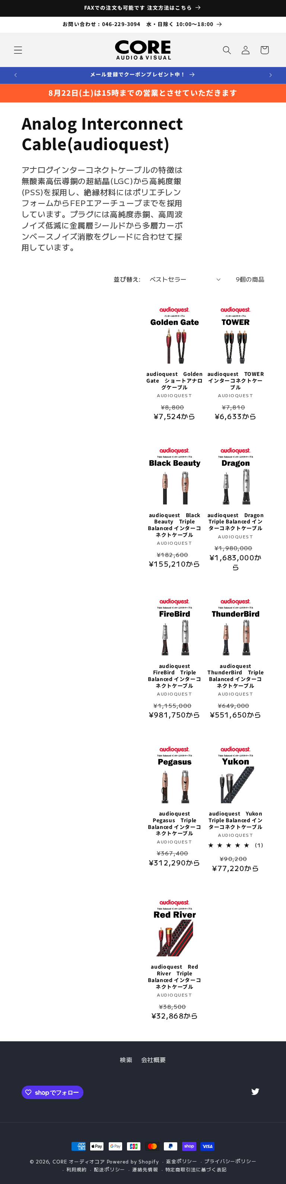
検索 (126, 1059)
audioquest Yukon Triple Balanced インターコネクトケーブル (237, 820)
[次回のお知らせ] (270, 75)
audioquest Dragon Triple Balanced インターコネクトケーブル (236, 522)
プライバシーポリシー (230, 1161)
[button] (18, 50)
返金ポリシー (181, 1161)
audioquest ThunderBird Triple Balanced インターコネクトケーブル (235, 676)
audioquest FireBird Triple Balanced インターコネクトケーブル (174, 676)
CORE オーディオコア (79, 1161)
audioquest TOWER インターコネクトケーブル (236, 380)
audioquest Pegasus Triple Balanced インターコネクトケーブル (174, 823)
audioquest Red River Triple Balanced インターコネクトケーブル (174, 976)
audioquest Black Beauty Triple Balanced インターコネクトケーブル (174, 525)
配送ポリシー (109, 1169)
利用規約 (76, 1169)
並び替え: (127, 279)
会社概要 (153, 1059)
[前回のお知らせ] (15, 75)
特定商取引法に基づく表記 (196, 1169)
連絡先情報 (145, 1169)
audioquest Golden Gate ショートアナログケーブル (174, 380)
